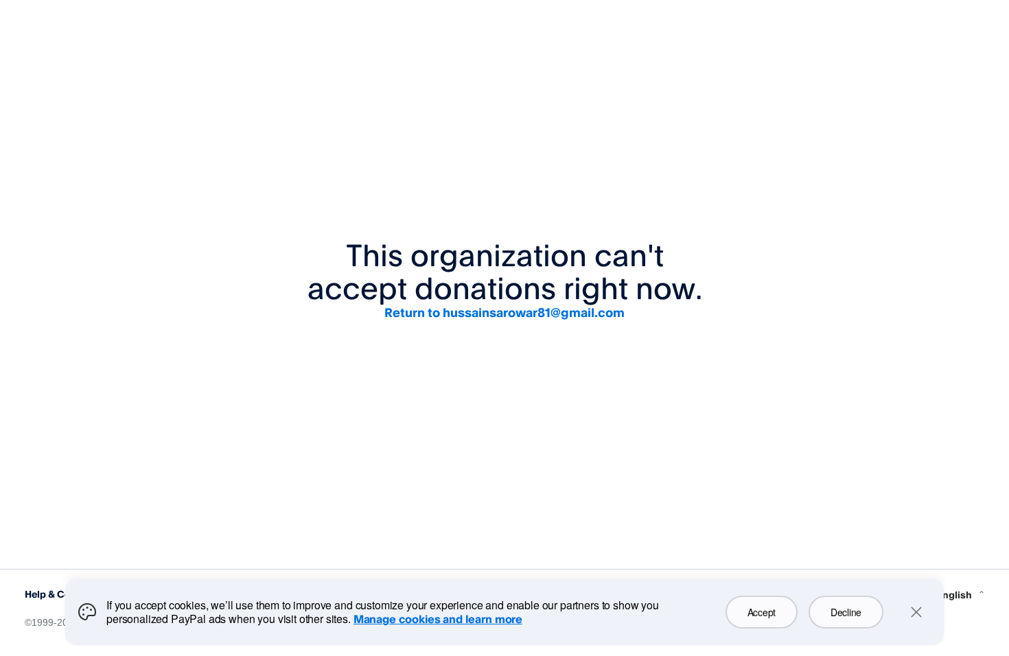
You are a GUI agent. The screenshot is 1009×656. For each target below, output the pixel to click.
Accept (761, 612)
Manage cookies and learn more (437, 619)
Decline (846, 612)
